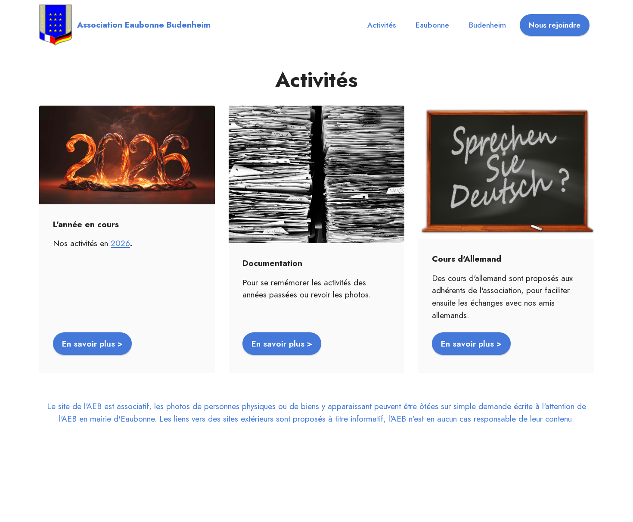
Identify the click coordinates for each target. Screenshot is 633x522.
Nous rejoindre (554, 25)
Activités (381, 25)
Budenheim (487, 25)
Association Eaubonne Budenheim (144, 25)
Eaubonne (432, 25)
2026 (120, 243)
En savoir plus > (92, 344)
